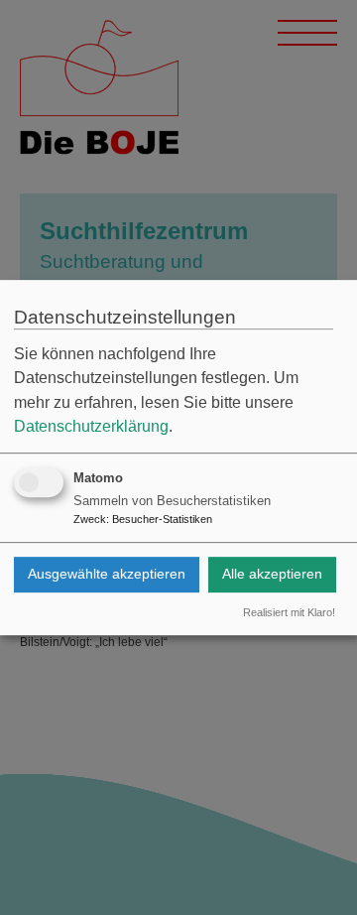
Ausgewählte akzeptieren (106, 574)
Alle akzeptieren (272, 574)
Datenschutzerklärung (91, 427)
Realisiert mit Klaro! (289, 612)
